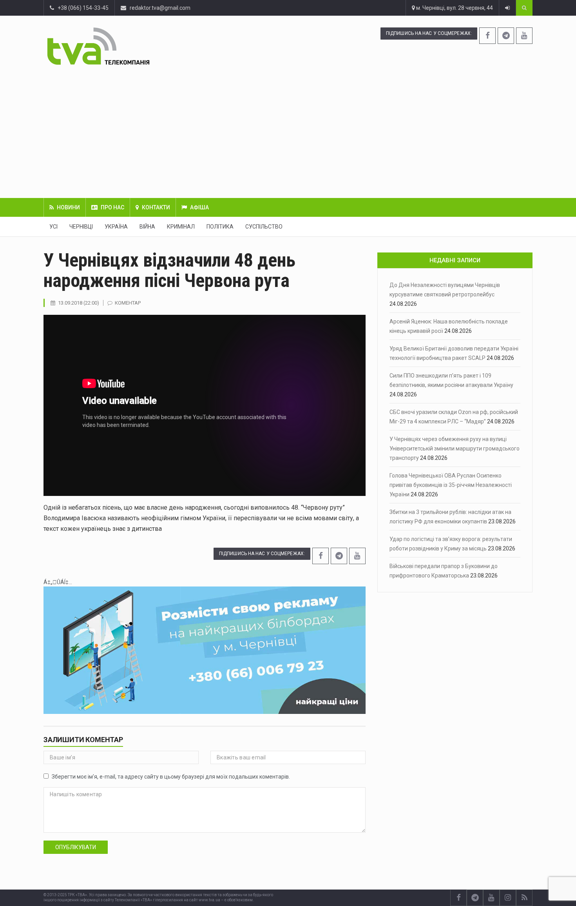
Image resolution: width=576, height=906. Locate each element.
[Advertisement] (288, 131)
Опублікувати (75, 847)
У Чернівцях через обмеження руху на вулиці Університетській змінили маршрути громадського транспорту (454, 448)
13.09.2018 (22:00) (78, 303)
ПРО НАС (112, 207)
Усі (53, 226)
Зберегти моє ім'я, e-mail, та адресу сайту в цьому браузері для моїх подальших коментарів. (171, 776)
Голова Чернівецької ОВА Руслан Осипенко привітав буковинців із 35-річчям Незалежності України (450, 484)
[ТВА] (145, 46)
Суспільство (264, 226)
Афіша (199, 207)
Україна (116, 226)
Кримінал (181, 226)
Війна (147, 226)
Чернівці (81, 226)
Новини (68, 207)
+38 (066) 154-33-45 (81, 8)
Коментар (128, 303)
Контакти (156, 207)
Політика (220, 226)
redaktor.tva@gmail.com (160, 8)
